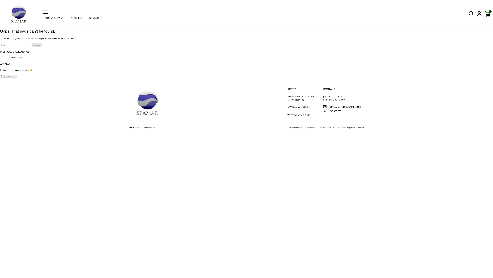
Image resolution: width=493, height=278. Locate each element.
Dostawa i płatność (327, 127)
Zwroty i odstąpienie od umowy (351, 127)
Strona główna (54, 18)
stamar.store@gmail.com (345, 107)
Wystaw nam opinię (298, 115)
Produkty (76, 18)
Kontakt (94, 18)
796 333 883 (335, 111)
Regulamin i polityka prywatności (302, 127)
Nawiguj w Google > (299, 107)
